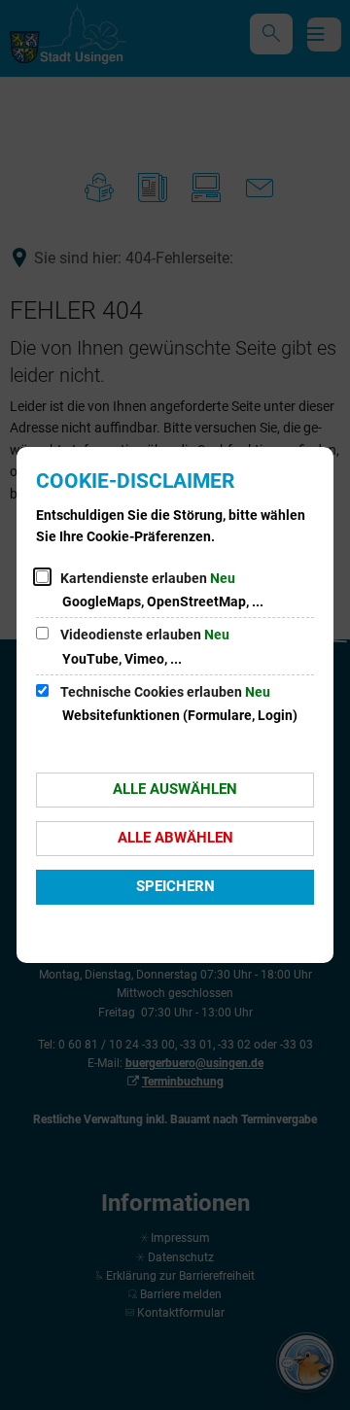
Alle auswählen (175, 789)
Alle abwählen (175, 837)
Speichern (175, 886)
